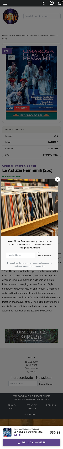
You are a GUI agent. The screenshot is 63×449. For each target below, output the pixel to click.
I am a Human (44, 255)
